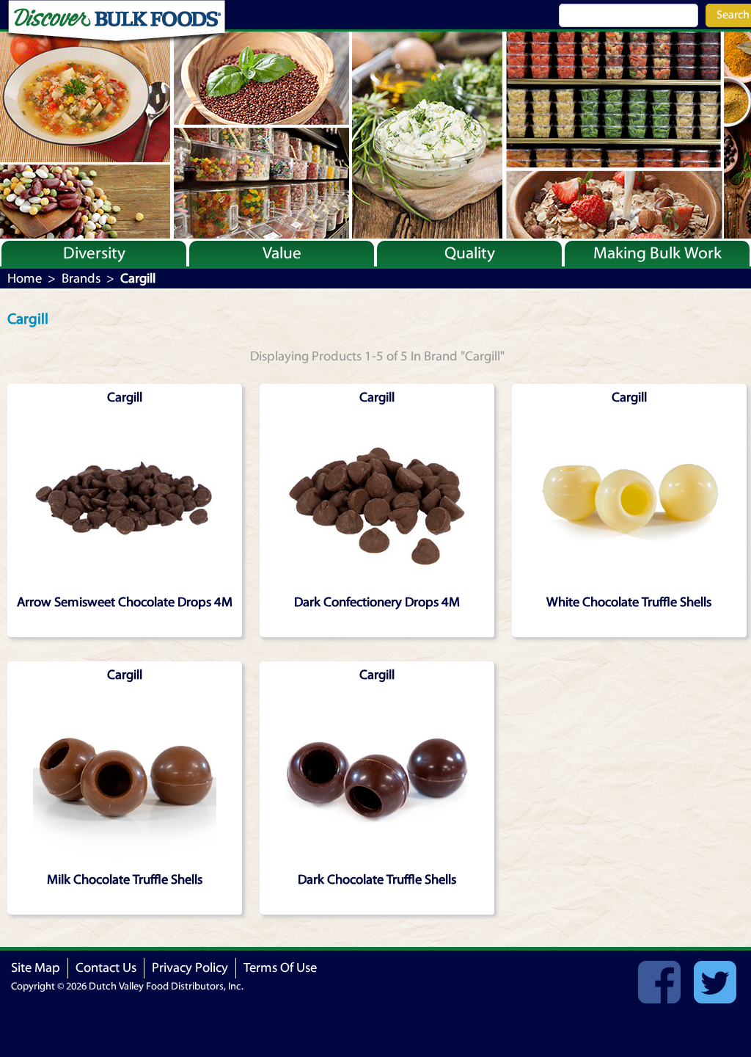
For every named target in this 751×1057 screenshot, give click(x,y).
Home (24, 278)
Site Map (35, 968)
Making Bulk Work (657, 253)
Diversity (94, 253)
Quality (469, 253)
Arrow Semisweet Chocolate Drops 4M (124, 602)
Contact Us (106, 968)
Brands (81, 278)
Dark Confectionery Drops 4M (377, 602)
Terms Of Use (280, 968)
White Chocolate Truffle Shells (628, 602)
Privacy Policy (190, 968)
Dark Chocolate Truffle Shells (377, 879)
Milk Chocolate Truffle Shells (124, 879)
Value (282, 253)
